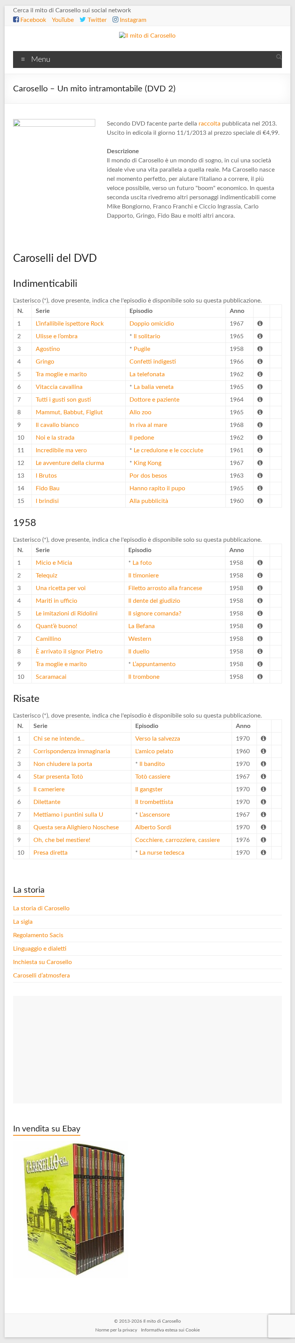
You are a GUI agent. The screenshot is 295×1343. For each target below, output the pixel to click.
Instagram (132, 20)
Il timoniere (143, 575)
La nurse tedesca (161, 853)
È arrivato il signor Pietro (69, 651)
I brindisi (47, 501)
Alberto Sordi (153, 827)
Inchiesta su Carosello (42, 962)
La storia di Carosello (41, 908)
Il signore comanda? (154, 613)
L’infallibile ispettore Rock (70, 324)
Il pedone (141, 438)
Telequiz (46, 575)
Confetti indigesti (152, 362)
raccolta (209, 124)
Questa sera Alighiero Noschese (76, 827)
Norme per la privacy (116, 1330)
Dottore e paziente (154, 400)
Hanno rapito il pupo (157, 488)
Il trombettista (154, 802)
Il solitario (147, 336)
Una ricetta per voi (61, 588)
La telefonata (147, 374)
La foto (142, 563)
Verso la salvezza (157, 739)
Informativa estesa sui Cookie (170, 1330)
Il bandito (152, 764)
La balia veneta (154, 387)
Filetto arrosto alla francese (165, 588)
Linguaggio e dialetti (39, 949)
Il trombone (143, 677)
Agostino (48, 349)
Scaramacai (51, 677)
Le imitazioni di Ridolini (67, 613)
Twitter (96, 20)
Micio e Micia (54, 563)
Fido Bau (48, 488)
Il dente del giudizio (154, 601)
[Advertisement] (147, 1049)
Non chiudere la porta (62, 764)
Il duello (138, 651)
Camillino (48, 639)
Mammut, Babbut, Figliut (69, 412)
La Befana (141, 626)
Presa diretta (50, 853)
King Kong (147, 463)
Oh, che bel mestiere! (61, 840)
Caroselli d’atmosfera (41, 976)
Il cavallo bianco (57, 425)
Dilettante (46, 802)
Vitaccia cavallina (59, 387)
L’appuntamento (154, 664)
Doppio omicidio (151, 324)
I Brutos (46, 476)
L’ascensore (154, 815)
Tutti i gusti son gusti (63, 400)
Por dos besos (148, 476)
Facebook (32, 20)
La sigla (23, 922)
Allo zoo (140, 412)
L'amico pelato (154, 751)
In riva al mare (148, 425)
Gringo (45, 362)
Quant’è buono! (56, 626)
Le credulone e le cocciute (168, 450)
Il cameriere (49, 789)
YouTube (63, 20)
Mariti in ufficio (56, 601)
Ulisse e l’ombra (57, 336)
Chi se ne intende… (59, 739)
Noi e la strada (55, 438)
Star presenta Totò (58, 777)
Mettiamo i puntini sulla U (68, 815)
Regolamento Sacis (38, 935)
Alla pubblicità (148, 501)
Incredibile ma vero (61, 450)
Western (139, 639)
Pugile (142, 349)
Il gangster (149, 789)
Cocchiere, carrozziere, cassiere (177, 840)
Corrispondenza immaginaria (71, 751)
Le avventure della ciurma (70, 463)
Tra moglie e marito (61, 374)
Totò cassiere (152, 777)
